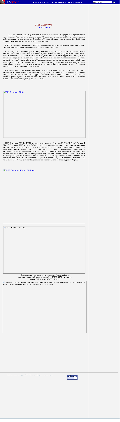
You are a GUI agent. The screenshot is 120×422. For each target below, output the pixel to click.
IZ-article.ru (36, 2)
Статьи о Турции (73, 2)
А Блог (47, 2)
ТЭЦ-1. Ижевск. (43, 27)
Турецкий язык (58, 2)
